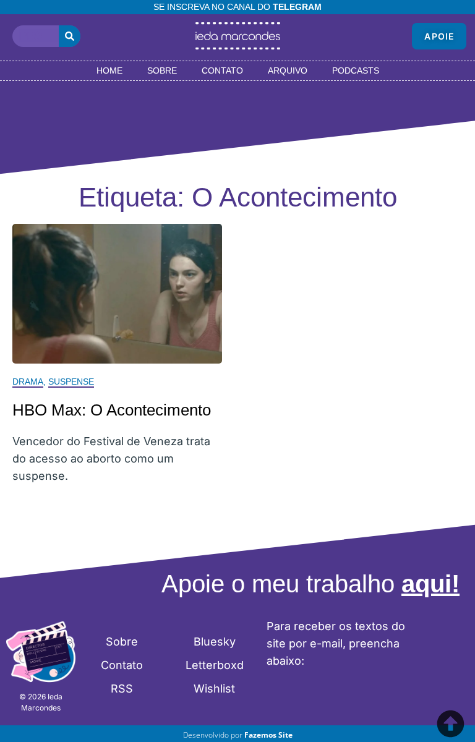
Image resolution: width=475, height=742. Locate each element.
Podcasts (355, 70)
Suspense (71, 381)
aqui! (430, 583)
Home (109, 70)
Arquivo (287, 70)
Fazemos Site (268, 735)
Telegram (297, 7)
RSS (122, 688)
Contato (222, 70)
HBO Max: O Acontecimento (111, 410)
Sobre (162, 70)
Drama (27, 381)
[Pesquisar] (69, 36)
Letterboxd (215, 665)
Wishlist (214, 688)
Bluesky (215, 641)
